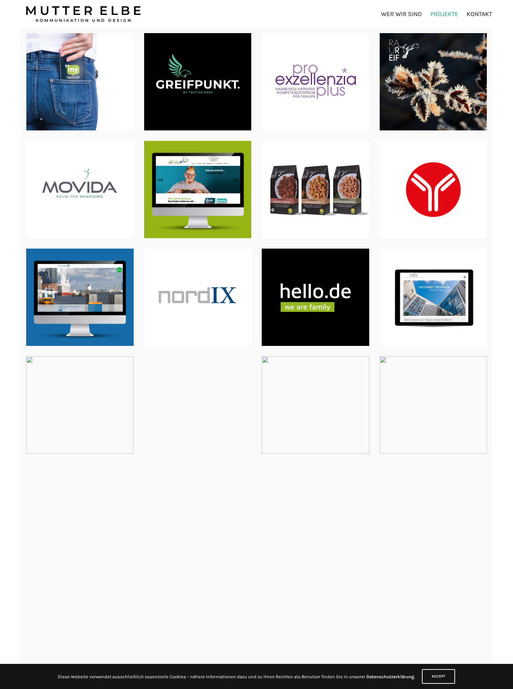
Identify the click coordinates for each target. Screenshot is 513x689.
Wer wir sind (401, 14)
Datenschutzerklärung (390, 676)
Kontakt (479, 14)
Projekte (444, 14)
